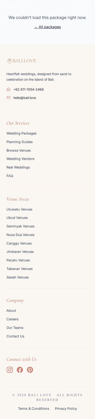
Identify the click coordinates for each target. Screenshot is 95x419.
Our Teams (15, 328)
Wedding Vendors (20, 159)
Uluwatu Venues (19, 209)
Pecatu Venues (18, 260)
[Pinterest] (30, 370)
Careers (12, 319)
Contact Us (15, 336)
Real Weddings (18, 167)
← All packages (47, 26)
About (11, 310)
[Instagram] (9, 370)
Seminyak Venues (20, 226)
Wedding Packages (21, 133)
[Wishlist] (76, 6)
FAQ (9, 176)
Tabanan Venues (19, 269)
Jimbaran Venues (20, 252)
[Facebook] (20, 370)
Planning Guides (19, 142)
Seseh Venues (17, 277)
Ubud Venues (17, 218)
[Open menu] (87, 6)
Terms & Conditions (33, 408)
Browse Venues (18, 150)
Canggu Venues (19, 243)
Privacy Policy (66, 408)
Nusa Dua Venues (20, 235)
